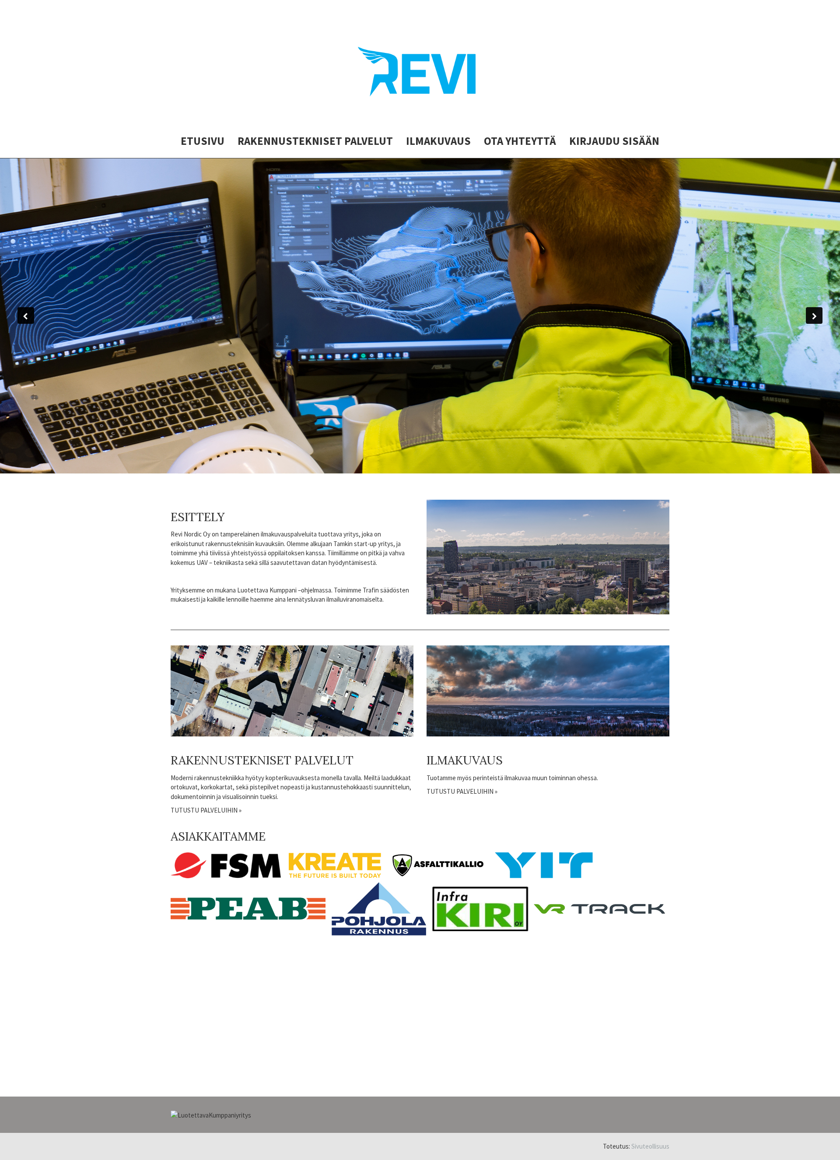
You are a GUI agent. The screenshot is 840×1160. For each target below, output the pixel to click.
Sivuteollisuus (650, 1146)
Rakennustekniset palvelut (315, 141)
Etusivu (202, 141)
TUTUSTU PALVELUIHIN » (206, 810)
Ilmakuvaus (438, 141)
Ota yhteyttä (520, 141)
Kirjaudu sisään (614, 141)
